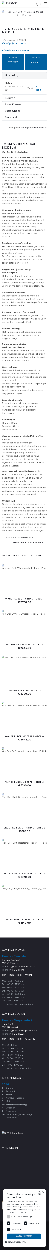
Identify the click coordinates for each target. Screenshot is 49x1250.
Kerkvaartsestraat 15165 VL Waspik (14, 960)
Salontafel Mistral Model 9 (19, 537)
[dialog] (24, 1218)
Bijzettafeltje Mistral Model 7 (24, 873)
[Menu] (45, 4)
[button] (24, 75)
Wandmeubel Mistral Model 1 (28, 542)
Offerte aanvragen (12, 59)
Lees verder (22, 1212)
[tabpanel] (24, 337)
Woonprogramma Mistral (34, 127)
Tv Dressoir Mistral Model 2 (24, 644)
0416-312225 (18, 1034)
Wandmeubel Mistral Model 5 (24, 782)
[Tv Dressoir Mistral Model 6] (24, 13)
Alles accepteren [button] (24, 1236)
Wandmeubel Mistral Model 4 (24, 736)
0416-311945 (18, 969)
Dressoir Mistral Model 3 (24, 690)
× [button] (43, 1192)
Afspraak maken (36, 59)
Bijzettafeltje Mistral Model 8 (24, 828)
